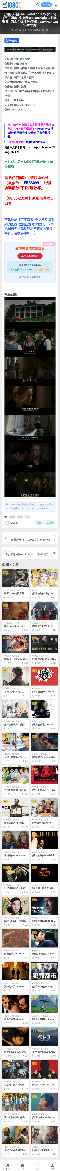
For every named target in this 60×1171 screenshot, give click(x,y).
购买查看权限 (31, 256)
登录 (47, 5)
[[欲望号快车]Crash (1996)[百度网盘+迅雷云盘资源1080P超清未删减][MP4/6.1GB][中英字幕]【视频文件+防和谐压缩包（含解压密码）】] (15, 873)
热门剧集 (44, 819)
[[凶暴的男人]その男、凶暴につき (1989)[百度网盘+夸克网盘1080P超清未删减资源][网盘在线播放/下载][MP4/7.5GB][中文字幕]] (15, 807)
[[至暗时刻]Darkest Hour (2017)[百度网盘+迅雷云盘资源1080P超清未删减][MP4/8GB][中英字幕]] (44, 644)
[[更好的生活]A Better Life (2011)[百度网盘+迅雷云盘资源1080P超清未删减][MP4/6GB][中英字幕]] (15, 971)
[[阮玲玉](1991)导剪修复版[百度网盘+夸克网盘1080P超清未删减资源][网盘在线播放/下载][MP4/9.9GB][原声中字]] (15, 906)
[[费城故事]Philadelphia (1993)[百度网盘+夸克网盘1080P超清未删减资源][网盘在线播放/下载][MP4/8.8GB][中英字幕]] (44, 840)
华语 (7, 590)
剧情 (12, 516)
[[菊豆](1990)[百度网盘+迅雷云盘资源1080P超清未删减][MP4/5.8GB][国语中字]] (15, 578)
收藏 (52, 522)
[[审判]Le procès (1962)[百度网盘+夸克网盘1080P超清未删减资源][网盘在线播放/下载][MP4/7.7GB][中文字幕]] (44, 1069)
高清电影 (44, 623)
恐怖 (20, 516)
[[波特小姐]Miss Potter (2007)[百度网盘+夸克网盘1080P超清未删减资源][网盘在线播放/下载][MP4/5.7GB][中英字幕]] (15, 742)
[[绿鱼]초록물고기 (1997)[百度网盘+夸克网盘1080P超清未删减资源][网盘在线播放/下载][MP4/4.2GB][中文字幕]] (44, 938)
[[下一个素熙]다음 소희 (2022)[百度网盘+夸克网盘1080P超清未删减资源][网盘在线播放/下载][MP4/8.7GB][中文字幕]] (15, 676)
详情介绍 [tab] (12, 40)
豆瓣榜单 (36, 30)
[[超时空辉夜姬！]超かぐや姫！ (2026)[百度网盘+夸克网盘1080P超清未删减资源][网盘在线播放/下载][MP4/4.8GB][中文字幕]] (15, 709)
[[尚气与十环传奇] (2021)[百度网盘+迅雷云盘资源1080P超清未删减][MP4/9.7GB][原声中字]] (44, 873)
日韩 (7, 688)
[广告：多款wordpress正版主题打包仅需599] (30, 50)
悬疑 (28, 516)
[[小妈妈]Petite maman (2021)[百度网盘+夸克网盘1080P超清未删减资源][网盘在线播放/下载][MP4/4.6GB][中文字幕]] (15, 840)
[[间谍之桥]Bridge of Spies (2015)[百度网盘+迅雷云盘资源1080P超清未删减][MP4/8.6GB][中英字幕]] (44, 906)
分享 (41, 522)
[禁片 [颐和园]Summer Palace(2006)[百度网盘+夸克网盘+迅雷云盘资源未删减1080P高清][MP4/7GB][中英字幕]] (44, 1036)
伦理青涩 (9, 623)
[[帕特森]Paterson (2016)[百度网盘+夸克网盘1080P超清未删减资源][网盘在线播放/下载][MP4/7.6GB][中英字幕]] (44, 742)
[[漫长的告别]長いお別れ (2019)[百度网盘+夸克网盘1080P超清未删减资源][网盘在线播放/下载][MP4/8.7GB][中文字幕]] (15, 1102)
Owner (14, 522)
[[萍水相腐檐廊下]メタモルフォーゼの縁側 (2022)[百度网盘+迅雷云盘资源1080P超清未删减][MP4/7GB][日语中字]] (15, 775)
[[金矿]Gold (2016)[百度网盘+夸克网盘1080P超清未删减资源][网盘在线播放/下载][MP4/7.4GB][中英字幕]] (15, 1135)
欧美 (30, 30)
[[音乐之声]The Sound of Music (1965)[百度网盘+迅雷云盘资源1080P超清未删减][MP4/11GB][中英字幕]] (44, 1004)
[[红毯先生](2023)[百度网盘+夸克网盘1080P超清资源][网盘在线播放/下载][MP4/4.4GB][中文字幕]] (44, 611)
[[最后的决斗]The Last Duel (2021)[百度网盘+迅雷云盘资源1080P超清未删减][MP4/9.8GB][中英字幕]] (44, 709)
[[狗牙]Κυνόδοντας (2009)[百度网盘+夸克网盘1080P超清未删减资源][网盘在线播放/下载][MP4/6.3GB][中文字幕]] (15, 611)
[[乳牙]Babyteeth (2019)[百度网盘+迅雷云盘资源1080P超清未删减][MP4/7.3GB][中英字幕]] (44, 1102)
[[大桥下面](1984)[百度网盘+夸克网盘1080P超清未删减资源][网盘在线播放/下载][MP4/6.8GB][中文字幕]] (44, 1135)
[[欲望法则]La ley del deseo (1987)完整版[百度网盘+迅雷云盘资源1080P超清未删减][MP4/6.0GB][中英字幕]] (44, 578)
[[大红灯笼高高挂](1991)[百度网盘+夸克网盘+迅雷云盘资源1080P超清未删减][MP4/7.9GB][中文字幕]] (44, 775)
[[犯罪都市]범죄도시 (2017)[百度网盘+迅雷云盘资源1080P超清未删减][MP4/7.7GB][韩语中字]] (44, 971)
